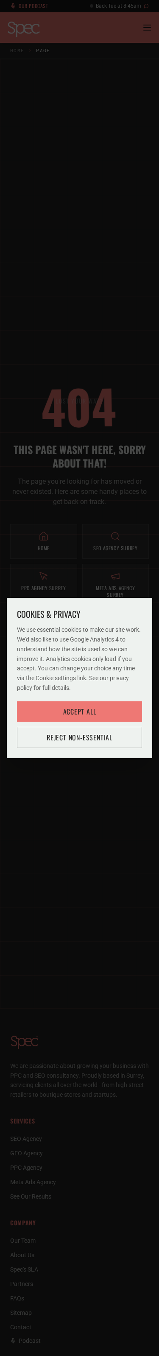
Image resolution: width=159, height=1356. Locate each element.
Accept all (79, 711)
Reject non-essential (79, 737)
